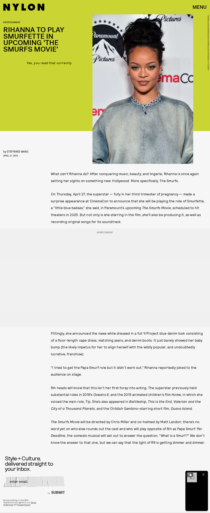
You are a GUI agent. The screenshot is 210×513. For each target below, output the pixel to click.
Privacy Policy (23, 504)
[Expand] (190, 474)
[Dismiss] (203, 474)
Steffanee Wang (17, 151)
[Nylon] (23, 7)
